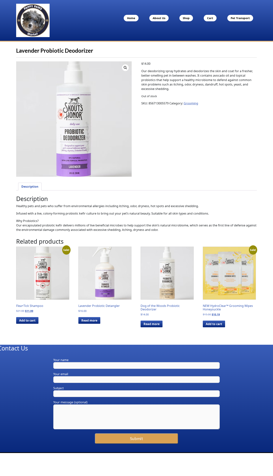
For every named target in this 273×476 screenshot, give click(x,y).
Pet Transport (240, 18)
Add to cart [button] (27, 320)
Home (131, 18)
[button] (125, 67)
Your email (60, 374)
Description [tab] (29, 187)
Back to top (249, 464)
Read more (89, 320)
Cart (210, 18)
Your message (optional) (70, 402)
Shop (186, 18)
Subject (58, 388)
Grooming (191, 103)
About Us (159, 18)
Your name (61, 360)
